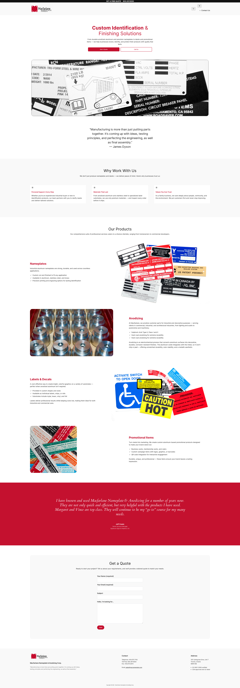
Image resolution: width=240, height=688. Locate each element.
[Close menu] (199, 6)
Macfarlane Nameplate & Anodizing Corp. (46, 663)
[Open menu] (193, 8)
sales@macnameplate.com (133, 667)
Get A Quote (104, 49)
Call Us (136, 49)
